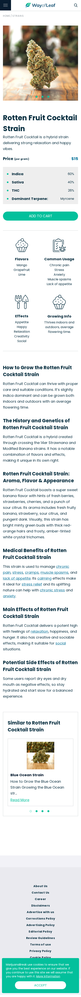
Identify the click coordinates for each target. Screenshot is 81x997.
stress (17, 572)
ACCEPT (40, 985)
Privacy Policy (40, 951)
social (60, 643)
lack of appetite (17, 578)
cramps (32, 572)
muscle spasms (54, 572)
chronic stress (52, 590)
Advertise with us (40, 912)
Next (76, 772)
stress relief (32, 584)
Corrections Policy (40, 919)
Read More (19, 799)
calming (44, 578)
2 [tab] (37, 97)
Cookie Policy (40, 957)
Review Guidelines (40, 938)
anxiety (9, 596)
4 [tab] (48, 97)
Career (40, 899)
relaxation (39, 631)
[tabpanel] (40, 63)
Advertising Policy (40, 925)
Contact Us (40, 893)
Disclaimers (40, 906)
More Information (48, 976)
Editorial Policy (40, 931)
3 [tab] (42, 97)
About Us (40, 886)
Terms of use (40, 944)
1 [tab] (31, 97)
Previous (5, 772)
